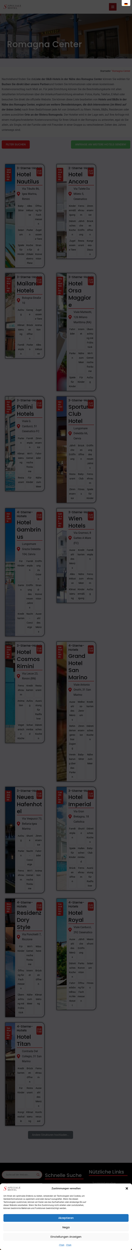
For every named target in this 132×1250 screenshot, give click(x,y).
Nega (66, 1227)
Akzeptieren (66, 1218)
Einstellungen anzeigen (66, 1237)
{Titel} (61, 1245)
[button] (127, 1188)
